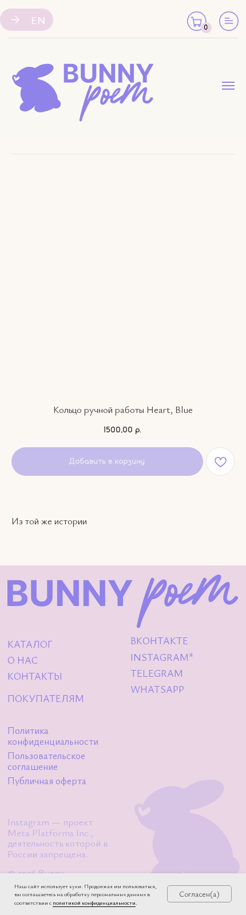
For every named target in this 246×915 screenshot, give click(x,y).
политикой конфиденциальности (94, 902)
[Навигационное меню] (228, 86)
